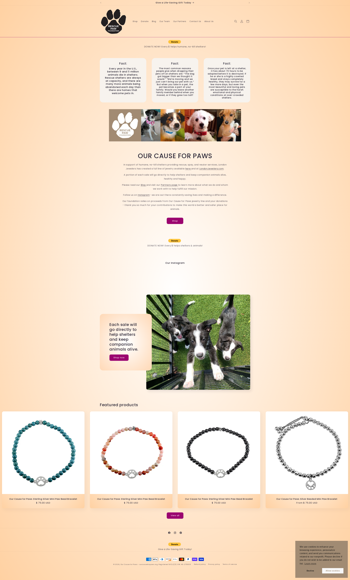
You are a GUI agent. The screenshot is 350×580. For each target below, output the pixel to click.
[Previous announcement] (101, 2)
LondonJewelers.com (211, 168)
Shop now (119, 357)
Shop (175, 220)
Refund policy (200, 564)
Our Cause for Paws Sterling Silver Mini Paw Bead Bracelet (43, 499)
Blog (143, 184)
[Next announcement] (249, 2)
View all (175, 515)
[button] (236, 21)
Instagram (144, 194)
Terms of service (230, 564)
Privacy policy (214, 564)
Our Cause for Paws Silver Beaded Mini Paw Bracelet (306, 499)
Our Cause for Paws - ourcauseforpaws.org (139, 564)
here (188, 168)
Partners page (169, 184)
